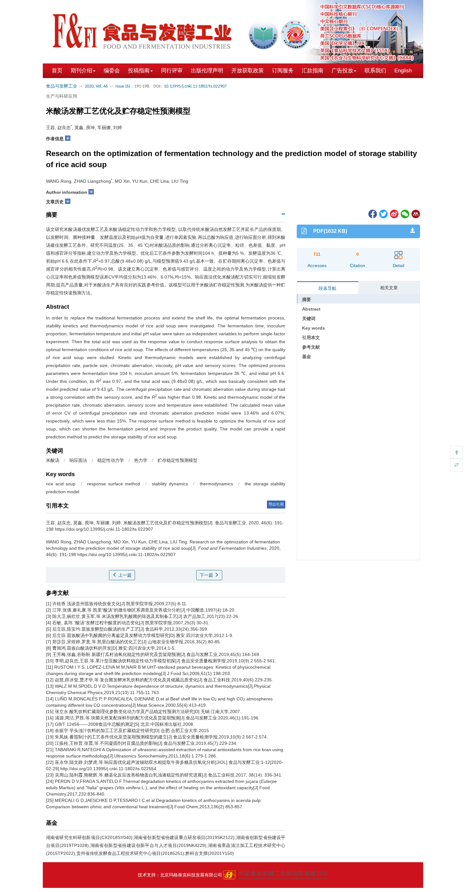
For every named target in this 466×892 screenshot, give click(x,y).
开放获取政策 (247, 71)
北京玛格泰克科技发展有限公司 (191, 874)
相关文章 (389, 287)
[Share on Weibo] (393, 213)
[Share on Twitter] (383, 213)
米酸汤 (52, 460)
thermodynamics (216, 483)
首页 (57, 71)
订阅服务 (283, 71)
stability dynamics (170, 483)
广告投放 (342, 71)
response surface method (113, 483)
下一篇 (207, 575)
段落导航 (327, 288)
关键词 (308, 318)
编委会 (112, 71)
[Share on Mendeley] (415, 213)
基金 (306, 356)
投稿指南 (139, 71)
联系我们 (375, 71)
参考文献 (311, 347)
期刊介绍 (81, 71)
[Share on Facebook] (372, 213)
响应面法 (78, 460)
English (403, 71)
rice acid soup (60, 483)
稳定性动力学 (110, 460)
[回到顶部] (456, 452)
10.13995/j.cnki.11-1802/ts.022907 (195, 86)
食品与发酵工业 (61, 86)
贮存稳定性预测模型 (177, 460)
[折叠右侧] (456, 465)
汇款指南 (312, 71)
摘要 (306, 299)
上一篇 (124, 575)
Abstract (311, 309)
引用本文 (311, 337)
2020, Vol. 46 (96, 86)
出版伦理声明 (207, 71)
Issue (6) (122, 86)
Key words (313, 328)
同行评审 (172, 71)
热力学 (140, 460)
